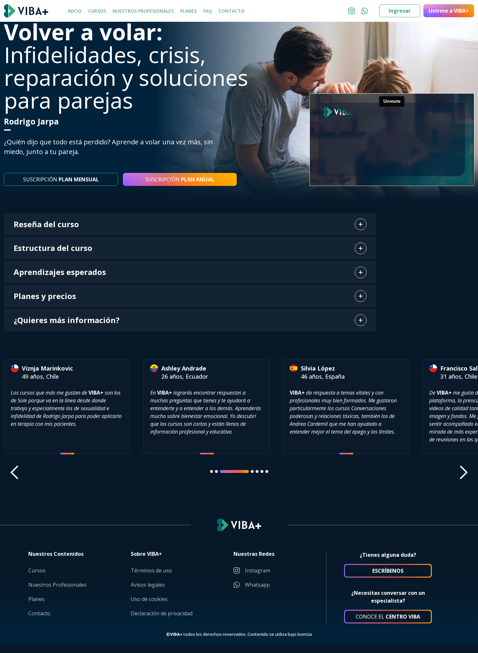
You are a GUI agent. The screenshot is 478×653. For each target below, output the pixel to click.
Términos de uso (151, 570)
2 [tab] (216, 471)
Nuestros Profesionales (143, 11)
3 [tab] (234, 471)
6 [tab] (261, 471)
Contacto (232, 11)
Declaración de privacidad (162, 613)
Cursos (97, 11)
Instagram (257, 570)
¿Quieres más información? (67, 320)
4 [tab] (252, 471)
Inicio (75, 11)
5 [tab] (257, 471)
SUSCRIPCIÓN (61, 179)
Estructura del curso (53, 247)
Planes (188, 11)
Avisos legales (148, 584)
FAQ (207, 11)
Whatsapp (257, 584)
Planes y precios (45, 296)
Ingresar (400, 10)
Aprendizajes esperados (60, 272)
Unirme (449, 10)
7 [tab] (266, 471)
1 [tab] (211, 471)
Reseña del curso (46, 224)
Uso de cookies (149, 599)
